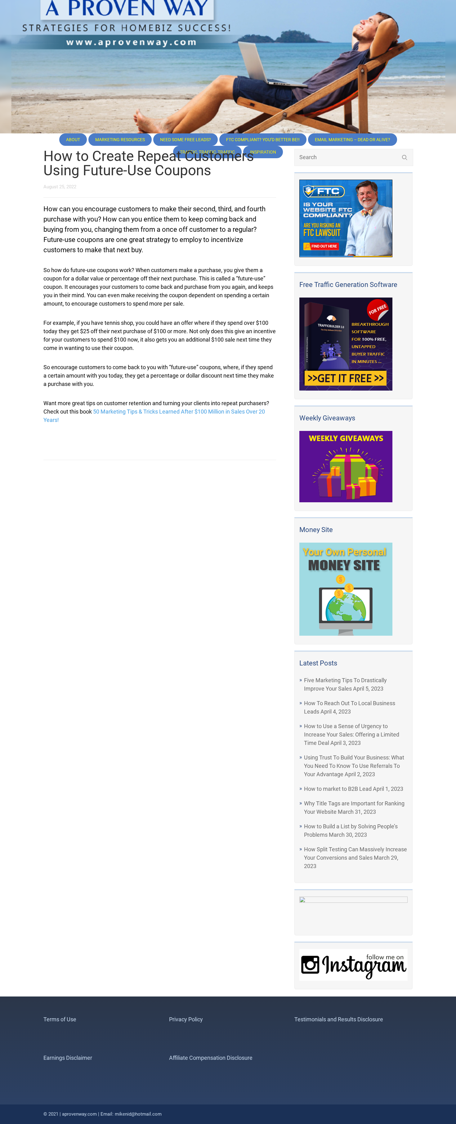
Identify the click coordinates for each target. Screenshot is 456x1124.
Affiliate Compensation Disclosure (211, 1058)
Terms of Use (59, 1019)
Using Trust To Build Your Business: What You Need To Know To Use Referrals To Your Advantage (354, 765)
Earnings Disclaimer (67, 1058)
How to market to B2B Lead (338, 789)
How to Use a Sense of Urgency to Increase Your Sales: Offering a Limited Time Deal (351, 734)
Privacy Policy (186, 1019)
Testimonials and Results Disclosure (338, 1019)
